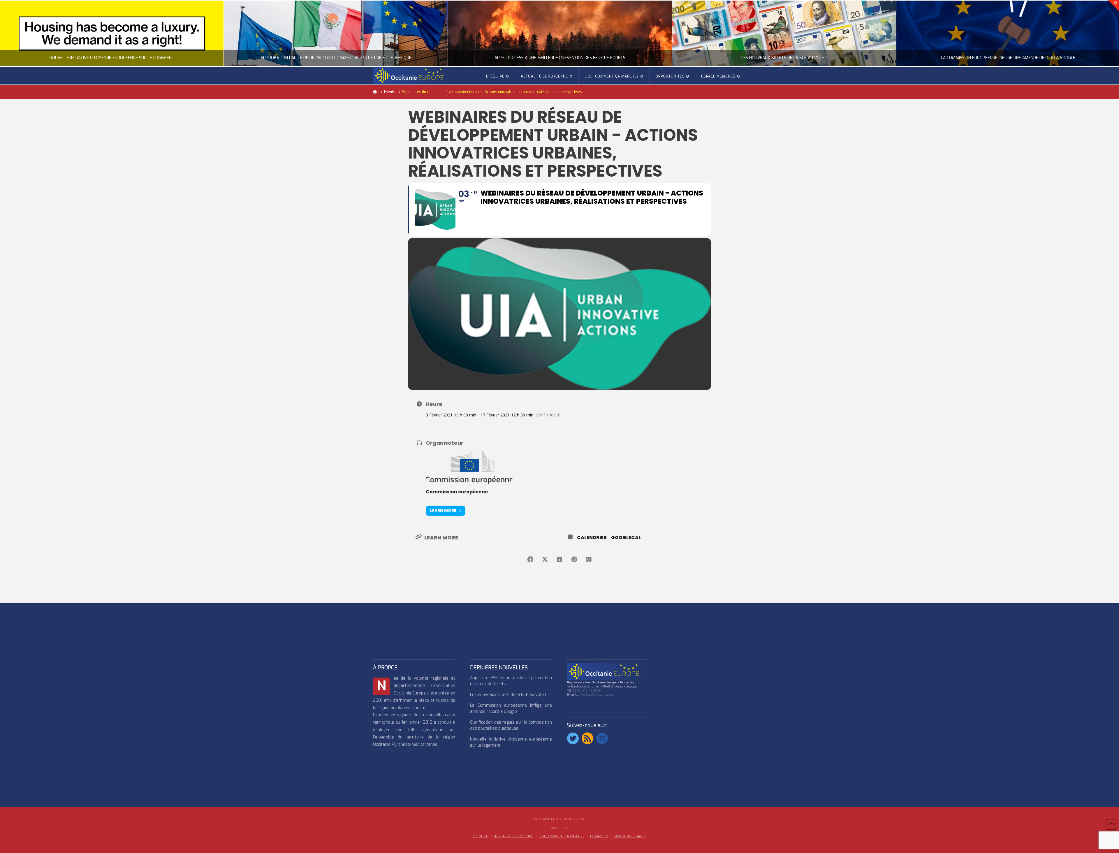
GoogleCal (626, 538)
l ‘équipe (480, 836)
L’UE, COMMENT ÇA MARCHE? (561, 836)
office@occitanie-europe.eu (596, 695)
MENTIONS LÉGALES (630, 836)
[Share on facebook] (530, 559)
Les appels (599, 836)
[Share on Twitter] (545, 559)
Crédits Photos (559, 827)
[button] (1113, 5)
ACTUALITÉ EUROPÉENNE (513, 836)
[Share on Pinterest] (574, 559)
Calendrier (592, 538)
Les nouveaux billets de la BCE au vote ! (508, 694)
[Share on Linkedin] (559, 559)
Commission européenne (457, 491)
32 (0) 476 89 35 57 (587, 690)
